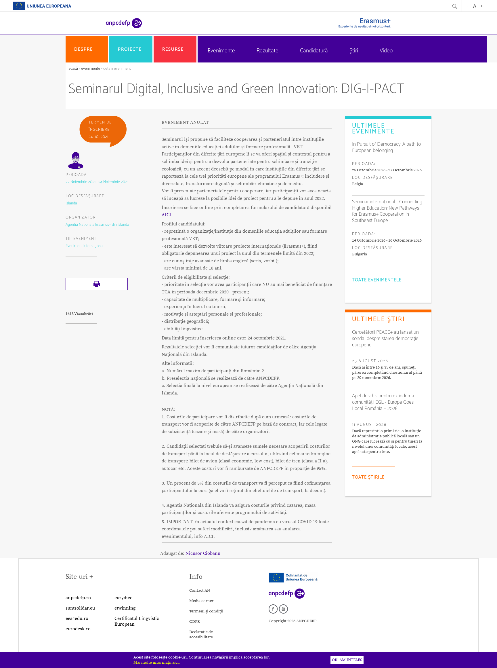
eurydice (123, 598)
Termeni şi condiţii (206, 611)
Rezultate (267, 51)
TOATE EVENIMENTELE (377, 280)
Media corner (201, 601)
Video (386, 51)
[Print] (97, 289)
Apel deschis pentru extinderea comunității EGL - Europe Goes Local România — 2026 (383, 402)
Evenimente (221, 51)
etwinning (124, 608)
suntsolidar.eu (80, 608)
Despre (83, 49)
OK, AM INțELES (347, 660)
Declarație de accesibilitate (201, 634)
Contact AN (199, 590)
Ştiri (353, 51)
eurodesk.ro (78, 629)
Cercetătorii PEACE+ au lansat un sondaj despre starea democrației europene (385, 338)
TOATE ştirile (368, 477)
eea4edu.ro (77, 618)
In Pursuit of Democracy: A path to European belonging (386, 147)
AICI (166, 215)
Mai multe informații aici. (156, 662)
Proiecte (130, 49)
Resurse (173, 49)
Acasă (73, 68)
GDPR (194, 621)
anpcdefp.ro (78, 598)
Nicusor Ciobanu (203, 553)
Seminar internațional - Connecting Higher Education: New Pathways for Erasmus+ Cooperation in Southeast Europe (387, 211)
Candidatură (314, 51)
